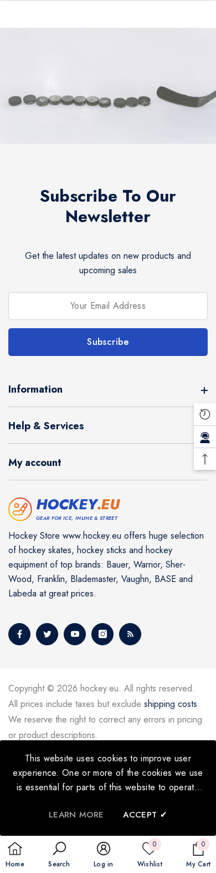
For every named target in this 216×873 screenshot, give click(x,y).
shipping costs (170, 704)
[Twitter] (47, 634)
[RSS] (130, 634)
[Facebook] (19, 634)
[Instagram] (102, 634)
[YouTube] (75, 634)
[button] (58, 855)
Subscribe (108, 341)
